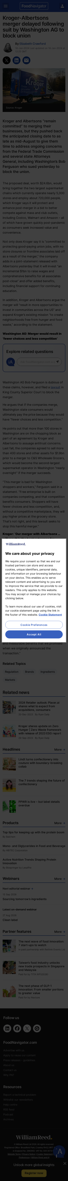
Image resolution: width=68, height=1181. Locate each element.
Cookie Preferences (34, 625)
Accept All (34, 634)
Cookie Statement (50, 614)
